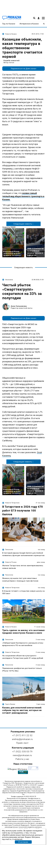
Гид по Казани (10, 704)
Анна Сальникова (19, 306)
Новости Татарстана (12, 503)
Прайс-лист (22, 743)
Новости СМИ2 (9, 227)
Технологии (9, 549)
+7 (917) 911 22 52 (22, 735)
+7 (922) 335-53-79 (22, 751)
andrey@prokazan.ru (22, 739)
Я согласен (23, 842)
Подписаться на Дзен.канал (23, 68)
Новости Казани (11, 34)
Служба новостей (11, 60)
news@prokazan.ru (22, 755)
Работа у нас (22, 759)
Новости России (10, 562)
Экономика (9, 279)
